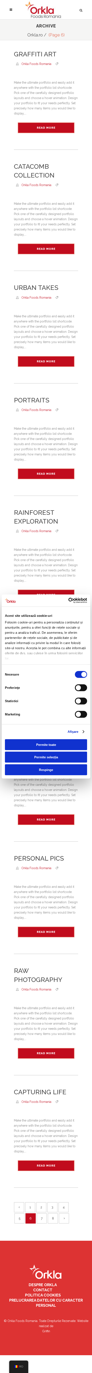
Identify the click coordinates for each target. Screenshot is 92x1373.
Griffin (46, 1331)
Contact (42, 1290)
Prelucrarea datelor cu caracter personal (46, 1303)
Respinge (46, 769)
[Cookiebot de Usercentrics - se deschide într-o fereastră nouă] (68, 600)
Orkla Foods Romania (36, 64)
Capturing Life (40, 1092)
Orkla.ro (35, 35)
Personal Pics (39, 858)
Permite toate (46, 744)
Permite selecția (46, 757)
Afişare (73, 731)
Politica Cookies (43, 1295)
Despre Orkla (43, 1285)
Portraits (31, 400)
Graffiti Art (35, 54)
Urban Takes (36, 287)
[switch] (81, 687)
